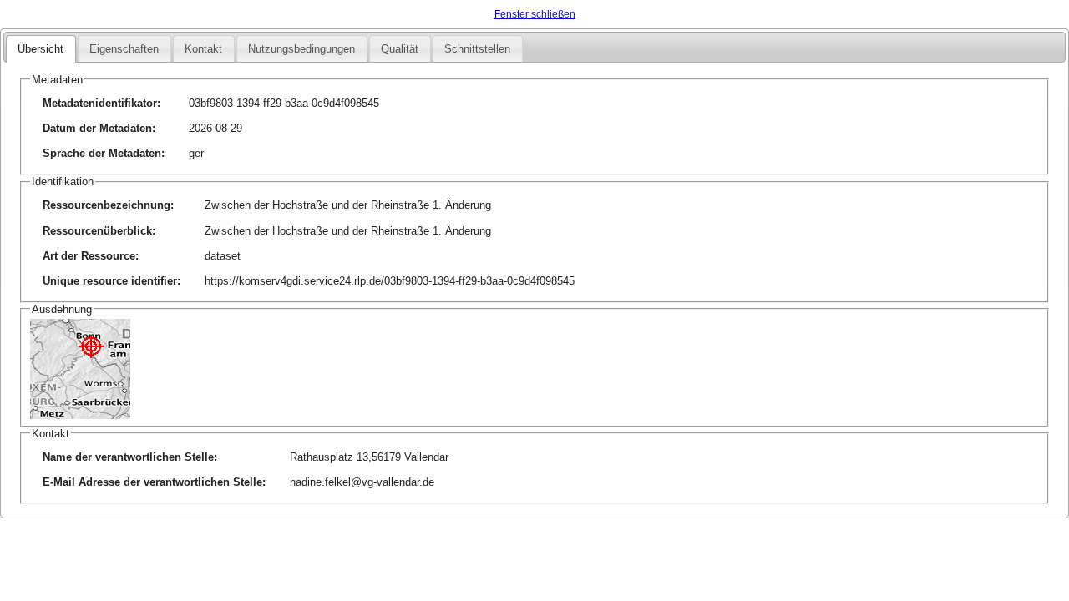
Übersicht (40, 49)
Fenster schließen (534, 14)
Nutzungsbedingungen (301, 49)
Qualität (399, 49)
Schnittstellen (477, 49)
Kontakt (203, 49)
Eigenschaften (124, 49)
